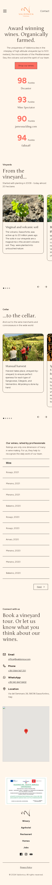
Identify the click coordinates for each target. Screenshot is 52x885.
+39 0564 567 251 (17, 670)
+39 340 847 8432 (17, 682)
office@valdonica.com (19, 659)
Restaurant (26, 834)
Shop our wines (26, 65)
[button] (9, 11)
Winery (26, 821)
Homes (26, 841)
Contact (44, 11)
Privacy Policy (26, 867)
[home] (26, 11)
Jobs (26, 847)
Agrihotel (26, 827)
